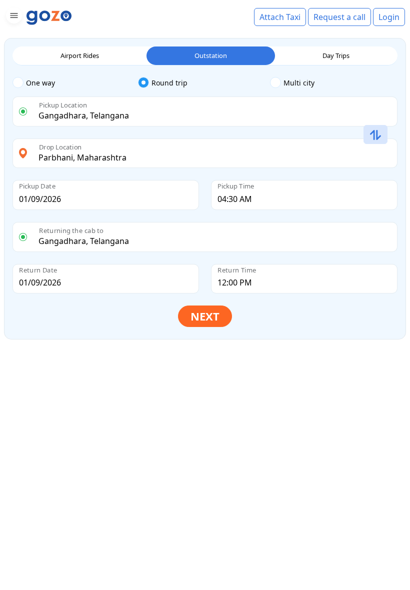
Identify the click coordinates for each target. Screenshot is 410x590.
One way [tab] (40, 83)
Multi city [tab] (299, 83)
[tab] (75, 83)
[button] (12, 17)
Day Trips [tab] (336, 55)
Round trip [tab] (170, 83)
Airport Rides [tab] (79, 55)
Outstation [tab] (210, 55)
